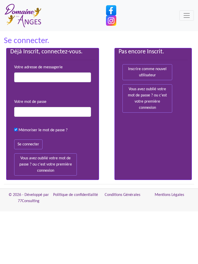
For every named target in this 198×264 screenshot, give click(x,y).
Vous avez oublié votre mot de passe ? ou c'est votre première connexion (45, 164)
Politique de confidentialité (75, 195)
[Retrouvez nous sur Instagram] (111, 20)
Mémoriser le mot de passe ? (43, 130)
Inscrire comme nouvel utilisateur (147, 72)
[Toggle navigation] (186, 15)
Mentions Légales (169, 195)
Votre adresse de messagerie (38, 67)
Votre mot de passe (30, 102)
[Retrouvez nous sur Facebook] (111, 10)
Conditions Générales (122, 195)
